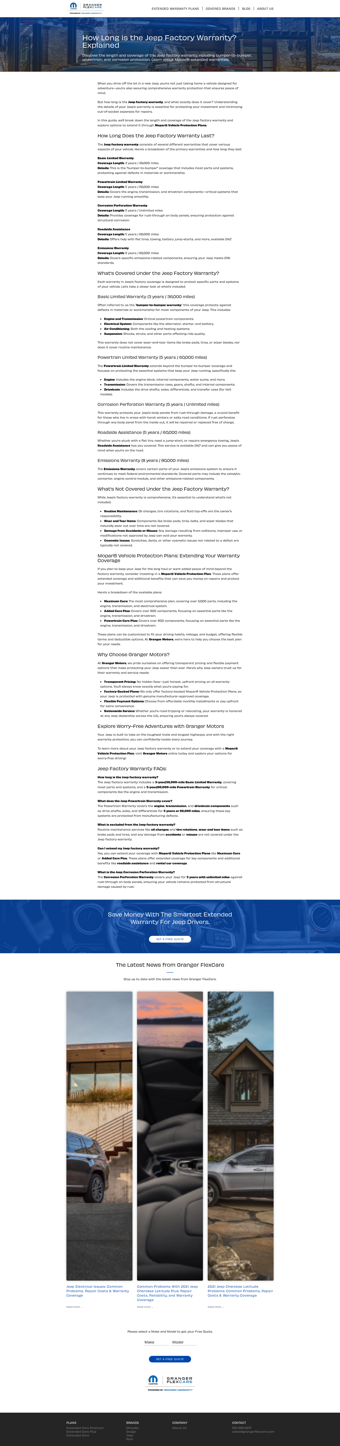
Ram (129, 1439)
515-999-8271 (241, 1427)
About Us (265, 8)
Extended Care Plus (81, 1431)
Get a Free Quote (170, 939)
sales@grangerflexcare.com (253, 1431)
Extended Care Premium (85, 1427)
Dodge (131, 1431)
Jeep (129, 1435)
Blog (246, 8)
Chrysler (132, 1427)
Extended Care (77, 1435)
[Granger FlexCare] (85, 14)
